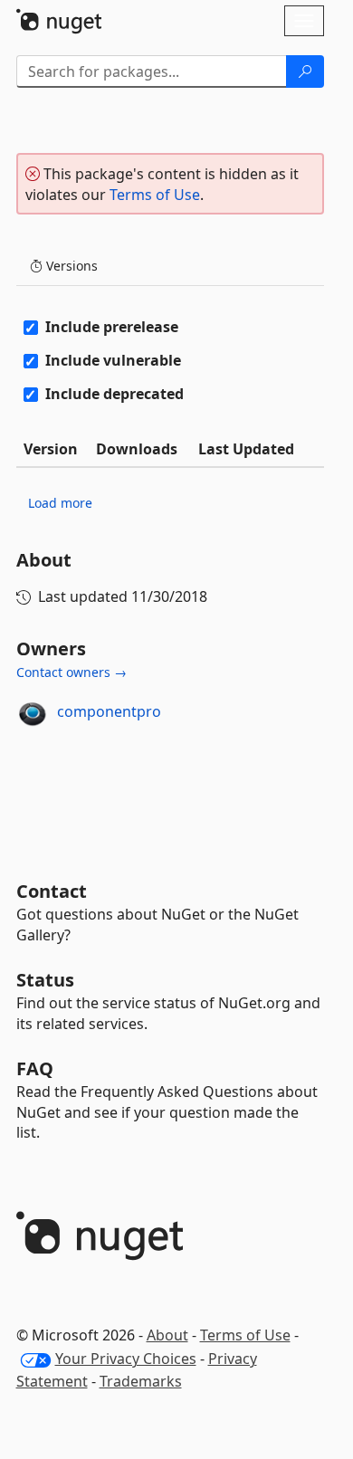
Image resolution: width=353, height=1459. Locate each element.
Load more (60, 502)
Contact (51, 891)
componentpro (109, 711)
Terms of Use (155, 195)
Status (45, 980)
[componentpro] (33, 712)
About (167, 1335)
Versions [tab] (70, 265)
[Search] (305, 71)
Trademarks (141, 1381)
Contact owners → (71, 672)
